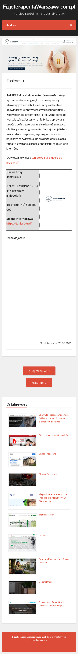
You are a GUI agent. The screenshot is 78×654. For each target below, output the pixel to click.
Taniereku (15, 80)
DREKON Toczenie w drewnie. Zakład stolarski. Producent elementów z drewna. (54, 418)
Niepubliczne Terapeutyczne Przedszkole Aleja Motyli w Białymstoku (53, 498)
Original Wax (45, 581)
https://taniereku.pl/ (19, 223)
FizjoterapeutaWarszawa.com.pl (39, 6)
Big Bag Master (46, 514)
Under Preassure (47, 453)
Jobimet (43, 534)
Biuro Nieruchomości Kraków (54, 435)
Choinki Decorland (48, 474)
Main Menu (11, 25)
